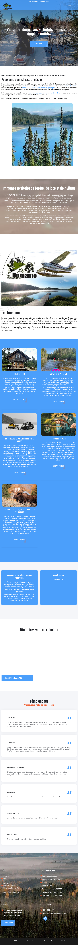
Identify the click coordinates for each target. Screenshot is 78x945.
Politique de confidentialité (52, 895)
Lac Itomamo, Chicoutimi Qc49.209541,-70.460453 (15, 912)
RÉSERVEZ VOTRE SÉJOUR (15, 582)
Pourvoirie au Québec (11, 892)
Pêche (5, 878)
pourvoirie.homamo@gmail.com (54, 913)
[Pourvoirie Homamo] (7, 6)
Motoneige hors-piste (11, 888)
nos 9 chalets (55, 93)
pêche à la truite (70, 86)
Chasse (6, 881)
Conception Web (44, 940)
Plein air (6, 883)
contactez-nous (19, 584)
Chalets (6, 876)
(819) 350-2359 (58, 580)
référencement (54, 940)
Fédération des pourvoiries (37, 93)
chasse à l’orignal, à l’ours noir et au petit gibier (39, 88)
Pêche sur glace (9, 886)
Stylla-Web (64, 940)
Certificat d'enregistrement (52, 892)
